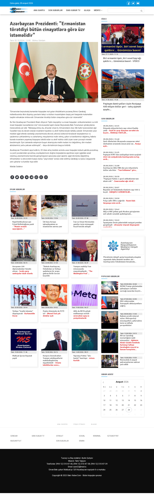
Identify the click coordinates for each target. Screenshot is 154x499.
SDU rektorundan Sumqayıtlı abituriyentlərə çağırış (131, 303)
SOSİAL (82, 436)
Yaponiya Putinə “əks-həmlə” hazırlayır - (84, 358)
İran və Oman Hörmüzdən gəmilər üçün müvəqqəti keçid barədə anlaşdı (83, 224)
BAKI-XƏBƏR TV (73, 10)
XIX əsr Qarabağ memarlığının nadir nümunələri (130, 342)
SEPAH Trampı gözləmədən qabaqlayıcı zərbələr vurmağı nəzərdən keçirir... (131, 288)
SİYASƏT (59, 436)
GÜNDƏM (13, 436)
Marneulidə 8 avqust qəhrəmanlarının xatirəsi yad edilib (130, 362)
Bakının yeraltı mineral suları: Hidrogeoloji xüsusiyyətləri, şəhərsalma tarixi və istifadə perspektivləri (131, 321)
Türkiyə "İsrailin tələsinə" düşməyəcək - (23, 313)
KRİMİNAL (97, 436)
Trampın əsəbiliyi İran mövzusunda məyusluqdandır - (82, 270)
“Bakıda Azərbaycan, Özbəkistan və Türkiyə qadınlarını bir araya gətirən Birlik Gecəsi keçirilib (52, 271)
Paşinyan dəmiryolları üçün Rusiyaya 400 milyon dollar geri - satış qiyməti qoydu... (122, 106)
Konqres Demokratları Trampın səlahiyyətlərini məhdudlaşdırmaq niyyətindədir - (52, 360)
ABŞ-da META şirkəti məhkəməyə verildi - (81, 314)
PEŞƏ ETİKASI (79, 424)
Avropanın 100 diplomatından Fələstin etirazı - (22, 270)
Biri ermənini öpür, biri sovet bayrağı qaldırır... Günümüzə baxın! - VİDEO (122, 60)
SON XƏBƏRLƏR (55, 10)
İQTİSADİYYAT (113, 436)
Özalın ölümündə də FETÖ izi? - (53, 313)
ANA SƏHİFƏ (39, 10)
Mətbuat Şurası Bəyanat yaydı (22, 357)
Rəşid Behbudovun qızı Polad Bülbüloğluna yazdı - (23, 225)
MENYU (97, 10)
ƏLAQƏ (87, 10)
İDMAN (81, 441)
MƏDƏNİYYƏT (15, 441)
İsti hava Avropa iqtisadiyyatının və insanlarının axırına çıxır (52, 224)
